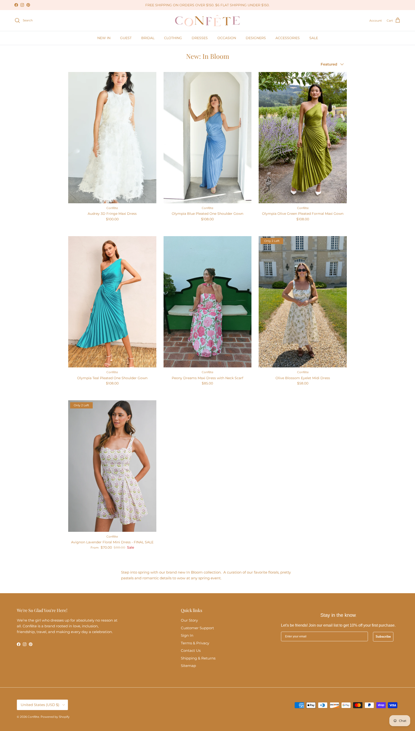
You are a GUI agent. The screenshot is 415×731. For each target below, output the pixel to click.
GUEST (126, 38)
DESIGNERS (256, 38)
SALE (313, 38)
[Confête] (207, 20)
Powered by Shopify (55, 717)
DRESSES (200, 38)
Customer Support (197, 628)
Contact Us (191, 650)
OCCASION (226, 38)
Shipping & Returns (198, 658)
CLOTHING (173, 38)
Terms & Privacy (195, 643)
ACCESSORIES (287, 38)
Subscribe (383, 636)
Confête (33, 717)
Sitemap (188, 665)
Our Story (189, 620)
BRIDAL (147, 38)
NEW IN (103, 38)
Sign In (187, 635)
